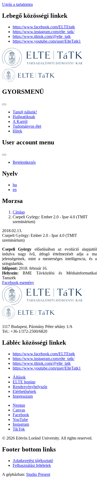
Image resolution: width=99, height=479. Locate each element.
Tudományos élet (27, 126)
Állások (19, 377)
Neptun (19, 405)
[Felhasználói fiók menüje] (4, 155)
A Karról (20, 121)
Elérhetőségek (24, 391)
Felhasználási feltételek (32, 465)
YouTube (20, 419)
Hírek (17, 131)
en (15, 189)
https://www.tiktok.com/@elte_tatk (42, 36)
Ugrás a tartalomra (17, 4)
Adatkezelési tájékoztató (33, 460)
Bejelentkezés (24, 162)
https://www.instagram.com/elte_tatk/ (43, 31)
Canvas (19, 410)
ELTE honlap (24, 382)
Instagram (21, 424)
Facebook (21, 415)
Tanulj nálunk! (25, 112)
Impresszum (23, 396)
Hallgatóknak (24, 116)
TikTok (19, 429)
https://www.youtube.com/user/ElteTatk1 (47, 41)
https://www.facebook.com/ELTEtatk (44, 27)
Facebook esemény (18, 282)
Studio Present (38, 474)
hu (15, 185)
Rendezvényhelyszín (30, 386)
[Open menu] (4, 104)
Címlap (19, 212)
